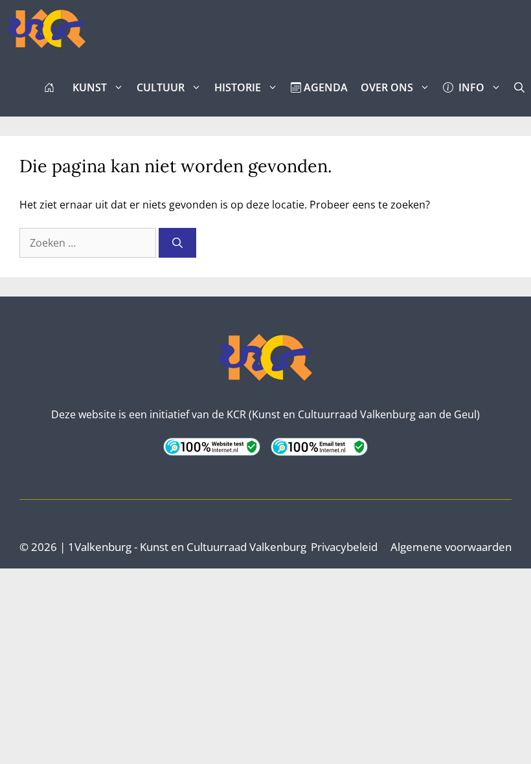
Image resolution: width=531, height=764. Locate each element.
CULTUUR (161, 87)
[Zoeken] (177, 243)
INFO (468, 87)
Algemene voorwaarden (451, 546)
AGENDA (324, 87)
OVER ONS (387, 87)
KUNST (90, 87)
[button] (519, 87)
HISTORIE (237, 87)
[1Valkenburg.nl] (46, 29)
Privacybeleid (344, 546)
